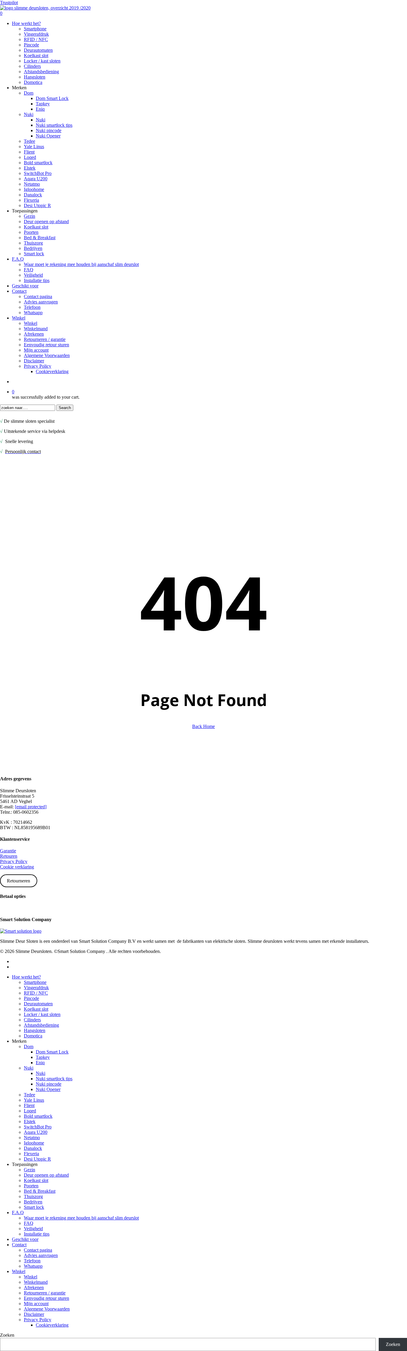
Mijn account (36, 1303)
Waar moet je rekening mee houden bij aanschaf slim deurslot (81, 1217)
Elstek (29, 1121)
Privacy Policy (13, 861)
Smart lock (34, 1207)
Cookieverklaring (52, 1324)
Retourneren (18, 880)
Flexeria (31, 1153)
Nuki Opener (48, 1089)
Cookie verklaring (17, 866)
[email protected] (30, 806)
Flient (29, 1105)
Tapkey (43, 1057)
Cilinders (32, 1019)
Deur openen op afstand (46, 1175)
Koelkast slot (36, 1009)
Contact (19, 1244)
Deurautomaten (38, 1003)
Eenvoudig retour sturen (46, 1298)
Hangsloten (34, 1030)
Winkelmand (36, 1282)
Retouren (8, 856)
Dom (28, 1046)
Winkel (30, 1276)
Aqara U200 (35, 1132)
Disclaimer (34, 1314)
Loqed (30, 1110)
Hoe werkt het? (26, 976)
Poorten (31, 1185)
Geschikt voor (25, 1239)
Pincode (31, 998)
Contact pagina (38, 1250)
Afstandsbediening (41, 1025)
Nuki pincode (48, 1084)
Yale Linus (34, 1100)
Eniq (40, 1062)
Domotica (33, 1035)
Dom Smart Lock (52, 1051)
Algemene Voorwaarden (47, 1308)
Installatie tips (36, 1233)
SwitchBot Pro (38, 1126)
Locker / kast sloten (42, 1014)
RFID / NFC (36, 992)
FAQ (28, 1223)
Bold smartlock (38, 1116)
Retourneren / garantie (45, 1292)
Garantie (8, 850)
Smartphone (35, 982)
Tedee (29, 1094)
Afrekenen (34, 1287)
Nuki (28, 1067)
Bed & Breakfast (39, 1191)
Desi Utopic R (37, 1158)
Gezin (29, 1169)
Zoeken (7, 1335)
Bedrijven (33, 1201)
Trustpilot (9, 2)
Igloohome (34, 1142)
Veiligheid (33, 1228)
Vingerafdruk (36, 987)
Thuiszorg (33, 1196)
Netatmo (32, 1137)
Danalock (33, 1148)
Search (65, 408)
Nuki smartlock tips (54, 1078)
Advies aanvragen (41, 1255)
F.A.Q (18, 1212)
